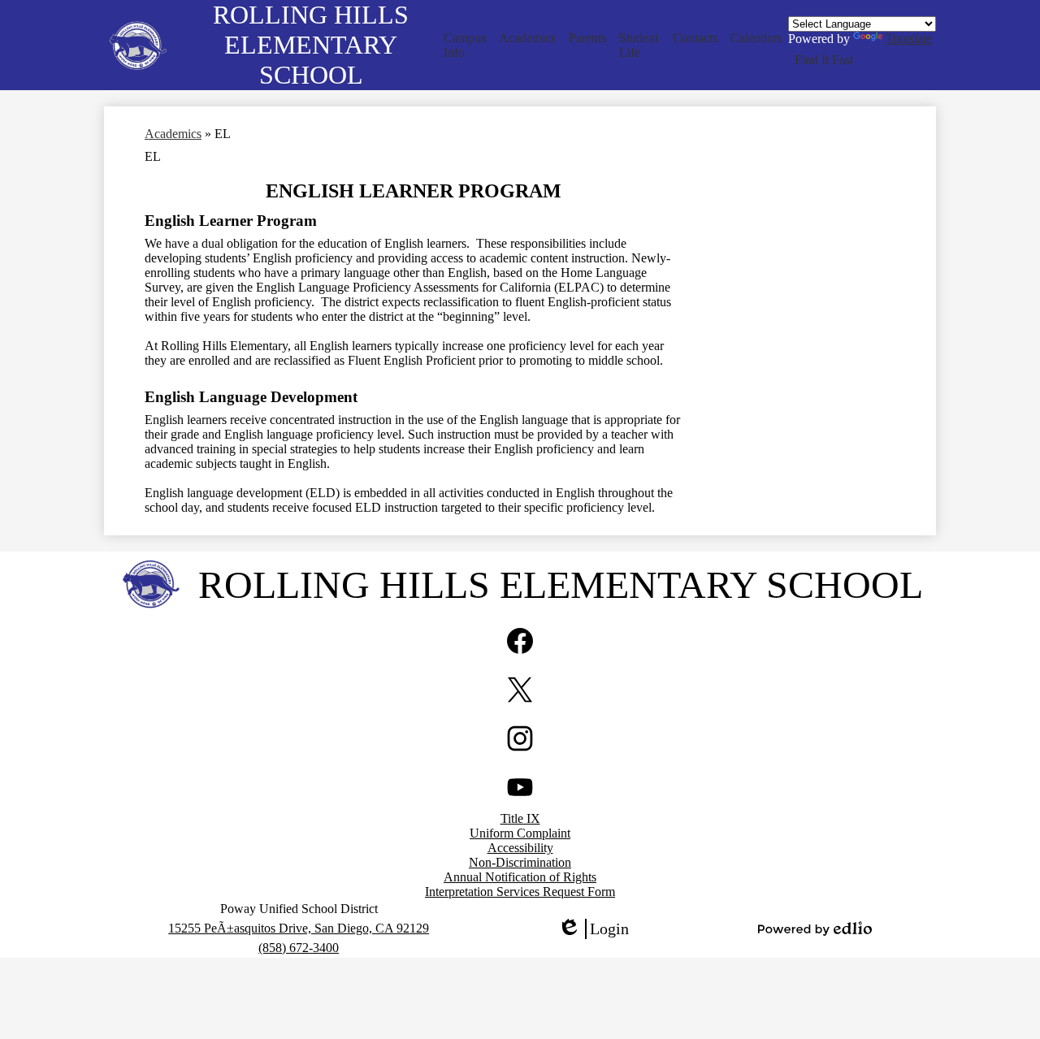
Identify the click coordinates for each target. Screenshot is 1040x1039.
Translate (909, 38)
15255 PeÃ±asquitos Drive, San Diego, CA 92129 (298, 928)
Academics (173, 134)
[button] (465, 45)
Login (593, 929)
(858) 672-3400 (298, 948)
